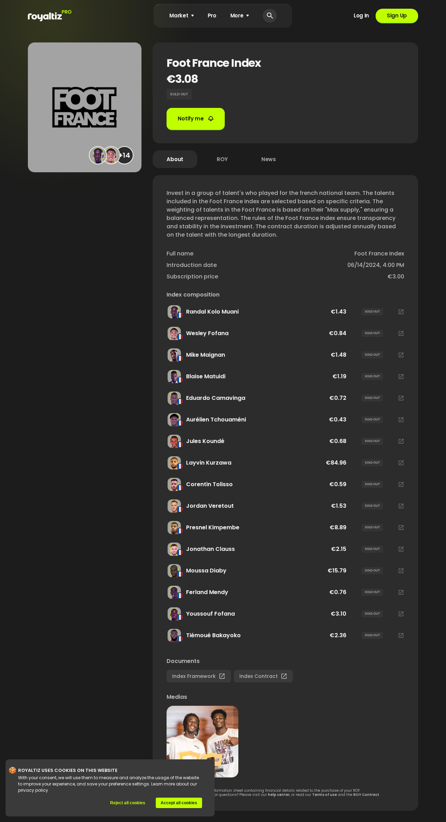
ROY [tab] (222, 159)
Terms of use (324, 794)
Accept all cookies (179, 802)
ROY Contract (366, 794)
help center (279, 794)
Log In (361, 15)
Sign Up (397, 15)
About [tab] (175, 159)
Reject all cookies (127, 802)
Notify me (190, 118)
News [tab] (268, 159)
